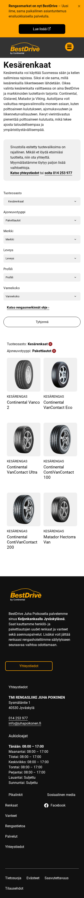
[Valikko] (69, 47)
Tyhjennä (42, 322)
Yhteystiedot (28, 666)
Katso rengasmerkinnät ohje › (28, 307)
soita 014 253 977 (58, 173)
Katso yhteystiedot (24, 173)
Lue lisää (40, 29)
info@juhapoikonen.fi (25, 723)
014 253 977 (18, 718)
